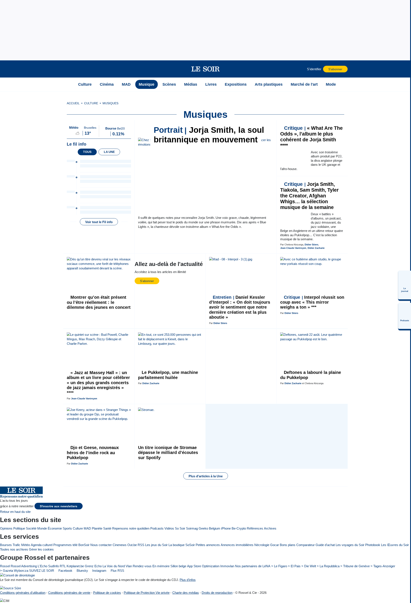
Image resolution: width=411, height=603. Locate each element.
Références (255, 528)
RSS (141, 545)
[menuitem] (404, 285)
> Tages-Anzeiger (383, 566)
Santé (107, 528)
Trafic (16, 545)
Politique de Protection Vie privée (147, 592)
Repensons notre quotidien (130, 528)
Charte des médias (185, 592)
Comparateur (305, 545)
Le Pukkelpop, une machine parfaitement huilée (168, 375)
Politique (19, 528)
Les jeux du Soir (156, 545)
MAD (87, 528)
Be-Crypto (239, 528)
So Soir (180, 528)
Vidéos (169, 528)
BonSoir (83, 545)
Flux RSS (117, 570)
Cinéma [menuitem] (107, 84)
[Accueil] (68, 84)
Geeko (203, 528)
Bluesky (82, 570)
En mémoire (161, 566)
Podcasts (157, 528)
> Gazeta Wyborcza (14, 570)
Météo (25, 545)
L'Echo (42, 566)
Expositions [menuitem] (236, 84)
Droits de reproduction (217, 592)
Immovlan (227, 566)
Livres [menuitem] (211, 84)
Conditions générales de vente (69, 592)
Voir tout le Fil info (99, 222)
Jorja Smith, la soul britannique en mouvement (209, 134)
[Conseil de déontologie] (17, 575)
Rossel (5, 566)
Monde (42, 528)
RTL (63, 566)
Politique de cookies (107, 592)
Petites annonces (208, 545)
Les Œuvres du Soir (395, 545)
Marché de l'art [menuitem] (304, 84)
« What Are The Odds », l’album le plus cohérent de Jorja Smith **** (311, 136)
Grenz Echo (93, 566)
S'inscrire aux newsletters (58, 506)
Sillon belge (178, 566)
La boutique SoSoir (181, 545)
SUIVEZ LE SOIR (41, 570)
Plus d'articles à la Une (206, 476)
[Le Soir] (205, 69)
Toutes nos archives (14, 549)
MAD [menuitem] (126, 84)
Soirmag (192, 528)
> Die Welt (308, 566)
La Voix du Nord (114, 566)
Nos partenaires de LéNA (252, 566)
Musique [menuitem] (146, 84)
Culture (78, 528)
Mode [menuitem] (331, 84)
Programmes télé (65, 545)
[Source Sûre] (10, 587)
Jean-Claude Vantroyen (293, 248)
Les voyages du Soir (350, 545)
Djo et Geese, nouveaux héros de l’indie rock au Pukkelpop (93, 452)
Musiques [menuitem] (110, 103)
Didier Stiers (311, 244)
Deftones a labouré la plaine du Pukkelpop (310, 375)
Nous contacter (101, 545)
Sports (67, 528)
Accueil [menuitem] (73, 103)
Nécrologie (261, 545)
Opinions (6, 528)
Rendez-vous (142, 566)
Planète (97, 528)
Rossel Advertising (24, 566)
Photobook (372, 545)
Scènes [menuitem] (169, 84)
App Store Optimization (203, 566)
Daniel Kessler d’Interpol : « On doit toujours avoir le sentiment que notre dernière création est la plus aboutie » (239, 307)
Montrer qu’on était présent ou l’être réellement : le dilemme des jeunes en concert (99, 302)
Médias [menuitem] (190, 84)
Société (31, 528)
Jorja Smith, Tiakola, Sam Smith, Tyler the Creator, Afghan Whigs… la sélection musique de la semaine (309, 196)
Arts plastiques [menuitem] (269, 84)
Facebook (65, 570)
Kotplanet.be (75, 566)
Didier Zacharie (316, 248)
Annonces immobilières (237, 545)
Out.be (132, 545)
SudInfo (53, 566)
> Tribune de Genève (355, 566)
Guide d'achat (325, 545)
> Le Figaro (279, 566)
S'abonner (335, 69)
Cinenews (120, 545)
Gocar (274, 545)
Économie (55, 528)
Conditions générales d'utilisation (22, 592)
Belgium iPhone (220, 528)
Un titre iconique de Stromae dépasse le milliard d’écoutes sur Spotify (168, 452)
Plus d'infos (188, 580)
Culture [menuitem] (85, 84)
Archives (270, 528)
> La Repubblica (328, 566)
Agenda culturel (41, 545)
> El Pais (294, 566)
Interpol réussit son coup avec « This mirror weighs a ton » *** (312, 302)
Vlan (129, 566)
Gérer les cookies (41, 549)
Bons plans (287, 545)
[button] (68, 69)
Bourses (6, 545)
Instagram (98, 570)
